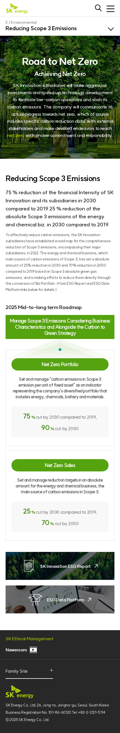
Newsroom (16, 650)
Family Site (18, 674)
